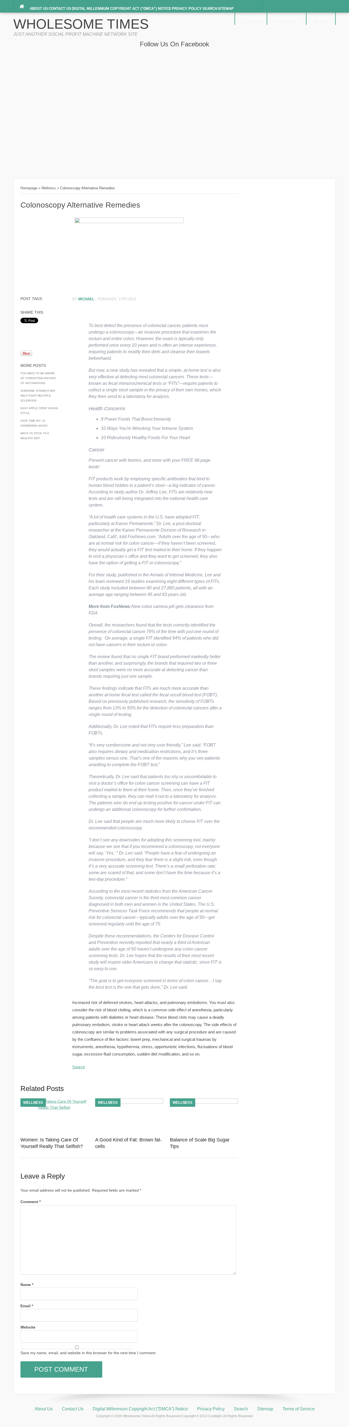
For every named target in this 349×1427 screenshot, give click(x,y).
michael (86, 299)
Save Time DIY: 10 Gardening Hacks (33, 423)
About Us (39, 9)
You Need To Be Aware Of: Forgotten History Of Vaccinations (38, 378)
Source (78, 1067)
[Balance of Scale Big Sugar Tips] (204, 1102)
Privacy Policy (187, 9)
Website (27, 1327)
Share (324, 19)
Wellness (48, 188)
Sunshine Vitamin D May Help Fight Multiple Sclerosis (38, 395)
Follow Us (289, 19)
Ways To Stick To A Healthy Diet (34, 436)
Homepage (28, 188)
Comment (30, 1202)
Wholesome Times (81, 24)
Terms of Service (298, 1409)
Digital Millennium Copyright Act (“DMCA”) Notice (121, 9)
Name (26, 1284)
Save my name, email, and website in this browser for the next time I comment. (88, 1353)
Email (26, 1306)
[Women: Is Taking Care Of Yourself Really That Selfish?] (54, 1107)
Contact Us (60, 9)
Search (209, 9)
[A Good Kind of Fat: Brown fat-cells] (129, 1102)
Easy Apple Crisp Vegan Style (39, 411)
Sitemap (226, 9)
